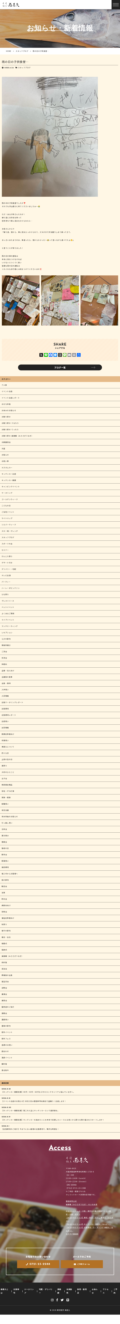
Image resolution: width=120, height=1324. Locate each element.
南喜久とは (4, 1291)
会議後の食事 (7, 677)
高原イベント (7, 1057)
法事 (3, 892)
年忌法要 (5, 810)
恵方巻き (5, 835)
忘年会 (4, 829)
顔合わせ (5, 1051)
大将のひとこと (8, 772)
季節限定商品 (7, 785)
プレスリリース (8, 601)
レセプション (7, 632)
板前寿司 (5, 867)
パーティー (6, 582)
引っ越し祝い (7, 823)
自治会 (4, 969)
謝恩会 (4, 1000)
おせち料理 (6, 404)
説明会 (4, 988)
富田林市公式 (71, 1201)
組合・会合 (6, 937)
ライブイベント (8, 620)
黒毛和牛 (5, 1070)
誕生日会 (5, 981)
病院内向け (6, 905)
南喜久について (8, 747)
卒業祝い (5, 740)
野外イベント (7, 1032)
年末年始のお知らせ (10, 816)
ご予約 (116, 1291)
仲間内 (4, 664)
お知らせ (5, 455)
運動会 (4, 1013)
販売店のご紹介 (8, 1007)
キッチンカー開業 (9, 480)
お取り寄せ (6, 417)
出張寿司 (5, 708)
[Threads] (60, 355)
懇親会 (4, 842)
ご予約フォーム (83, 1264)
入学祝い (5, 689)
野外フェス (6, 1038)
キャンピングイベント (11, 486)
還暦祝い (5, 1019)
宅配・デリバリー (45, 1291)
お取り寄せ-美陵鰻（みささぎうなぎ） (17, 436)
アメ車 (4, 385)
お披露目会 (6, 442)
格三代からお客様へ (10, 873)
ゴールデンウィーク (10, 499)
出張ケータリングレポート (12, 702)
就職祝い (5, 804)
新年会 (4, 854)
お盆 (3, 448)
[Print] (74, 355)
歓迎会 (4, 886)
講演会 (4, 994)
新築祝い (5, 861)
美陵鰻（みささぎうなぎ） (12, 956)
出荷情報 (5, 727)
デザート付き (7, 562)
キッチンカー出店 (9, 474)
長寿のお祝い (7, 1045)
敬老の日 (5, 848)
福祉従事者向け (8, 918)
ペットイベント (8, 607)
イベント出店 (7, 391)
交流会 (4, 658)
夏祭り (4, 766)
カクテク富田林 (72, 1234)
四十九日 (5, 753)
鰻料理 (4, 1064)
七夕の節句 (6, 639)
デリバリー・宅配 (9, 569)
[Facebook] (50, 355)
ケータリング (7, 493)
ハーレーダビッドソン (11, 588)
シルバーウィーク (9, 524)
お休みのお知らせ (9, 410)
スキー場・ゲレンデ (10, 531)
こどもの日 (6, 505)
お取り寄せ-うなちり (10, 423)
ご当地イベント (8, 512)
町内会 (4, 899)
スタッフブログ (24, 67)
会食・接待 (6, 683)
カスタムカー (7, 467)
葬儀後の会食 (7, 975)
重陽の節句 (6, 1026)
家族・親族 (6, 797)
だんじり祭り (7, 556)
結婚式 (4, 943)
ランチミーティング (10, 626)
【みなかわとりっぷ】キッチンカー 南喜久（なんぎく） (88, 1224)
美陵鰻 (59, 1291)
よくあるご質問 (8, 613)
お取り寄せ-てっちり (10, 429)
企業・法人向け (8, 670)
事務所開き (6, 645)
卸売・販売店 (82, 1291)
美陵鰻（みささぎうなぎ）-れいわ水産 (81, 1204)
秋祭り (4, 924)
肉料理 (4, 962)
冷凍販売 (69, 1291)
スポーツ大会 (7, 544)
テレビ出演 (6, 575)
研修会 (4, 912)
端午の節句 (6, 931)
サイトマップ (7, 518)
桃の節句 (5, 880)
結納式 (4, 950)
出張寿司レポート (9, 715)
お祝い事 (5, 461)
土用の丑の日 (7, 759)
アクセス (106, 1291)
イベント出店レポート (11, 398)
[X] (41, 355)
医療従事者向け (8, 734)
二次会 (4, 651)
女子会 (4, 778)
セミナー (5, 550)
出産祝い (5, 721)
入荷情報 (5, 696)
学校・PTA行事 (8, 791)
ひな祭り (5, 594)
